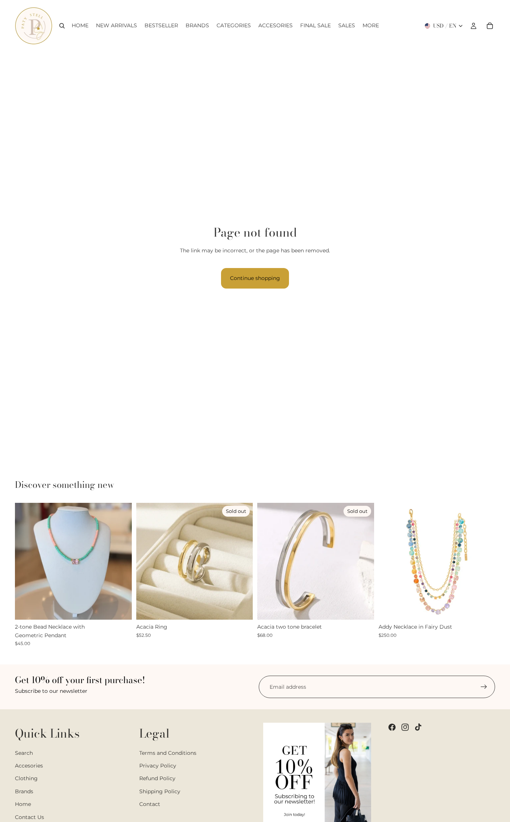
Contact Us (29, 816)
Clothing (26, 778)
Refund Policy (157, 778)
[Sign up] (484, 687)
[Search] (62, 26)
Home (23, 804)
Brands (24, 791)
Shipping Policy (159, 791)
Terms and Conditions (167, 752)
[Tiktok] (418, 727)
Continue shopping (255, 278)
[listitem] (371, 25)
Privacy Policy (157, 765)
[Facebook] (392, 727)
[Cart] (490, 26)
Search (24, 752)
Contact (149, 804)
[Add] (483, 608)
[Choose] (120, 608)
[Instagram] (405, 727)
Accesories (29, 765)
